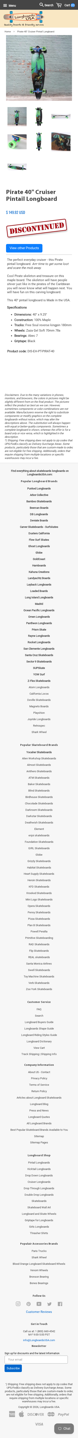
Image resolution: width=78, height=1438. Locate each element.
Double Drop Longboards (39, 1194)
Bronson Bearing (39, 1276)
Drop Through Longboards (39, 1188)
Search (39, 1015)
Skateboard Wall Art (39, 1207)
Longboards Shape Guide (39, 1028)
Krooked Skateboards (39, 893)
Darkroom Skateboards (39, 809)
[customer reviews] (39, 208)
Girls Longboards (39, 1226)
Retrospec (39, 725)
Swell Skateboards (39, 970)
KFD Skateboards (39, 886)
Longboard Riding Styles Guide (39, 1035)
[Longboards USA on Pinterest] (28, 1304)
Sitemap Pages (39, 1142)
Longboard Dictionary (39, 1041)
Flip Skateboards (39, 950)
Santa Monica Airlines (39, 963)
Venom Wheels (39, 1270)
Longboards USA (49, 1407)
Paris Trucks (39, 1251)
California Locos (39, 693)
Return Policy (39, 1091)
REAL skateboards (39, 957)
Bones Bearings (39, 1283)
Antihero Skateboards (39, 771)
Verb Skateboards (39, 982)
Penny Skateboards (39, 912)
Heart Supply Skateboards (39, 873)
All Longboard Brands (39, 1123)
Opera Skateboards (39, 905)
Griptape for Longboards (39, 1220)
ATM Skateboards (39, 777)
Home (8, 31)
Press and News (39, 1110)
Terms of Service (39, 1084)
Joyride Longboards (39, 719)
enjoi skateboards (39, 835)
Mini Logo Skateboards (39, 899)
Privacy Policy (39, 1078)
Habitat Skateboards (39, 867)
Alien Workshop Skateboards (39, 758)
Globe (39, 854)
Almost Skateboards (39, 764)
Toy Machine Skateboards (39, 976)
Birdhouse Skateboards (39, 797)
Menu (12, 5)
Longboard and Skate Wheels (39, 1213)
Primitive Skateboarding (39, 937)
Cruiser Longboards (39, 1181)
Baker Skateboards (39, 784)
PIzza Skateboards (39, 918)
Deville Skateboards (39, 699)
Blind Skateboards (39, 790)
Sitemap (39, 1136)
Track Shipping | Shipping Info (39, 1054)
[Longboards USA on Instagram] (18, 1304)
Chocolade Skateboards (39, 803)
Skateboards (39, 1201)
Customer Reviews (39, 1312)
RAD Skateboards (39, 944)
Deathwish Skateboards (39, 822)
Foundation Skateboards (39, 841)
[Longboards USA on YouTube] (39, 1304)
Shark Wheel (39, 732)
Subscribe (13, 1368)
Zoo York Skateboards (39, 989)
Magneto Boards (39, 706)
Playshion (39, 712)
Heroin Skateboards (39, 880)
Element (39, 829)
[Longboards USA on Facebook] (60, 1304)
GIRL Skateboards (39, 848)
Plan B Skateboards (39, 925)
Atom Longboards (39, 687)
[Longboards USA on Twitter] (49, 1304)
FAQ (39, 1009)
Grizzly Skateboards (39, 861)
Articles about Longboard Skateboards (39, 1097)
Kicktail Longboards (39, 1169)
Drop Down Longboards (39, 1175)
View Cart (39, 1047)
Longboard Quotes (39, 1116)
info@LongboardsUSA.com (39, 1340)
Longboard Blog (39, 1104)
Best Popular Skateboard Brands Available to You (39, 1129)
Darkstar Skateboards (39, 816)
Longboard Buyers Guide (39, 1022)
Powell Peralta (39, 931)
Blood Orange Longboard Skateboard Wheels (39, 1263)
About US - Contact (39, 1072)
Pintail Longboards (39, 1162)
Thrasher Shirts (39, 1233)
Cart (69, 5)
